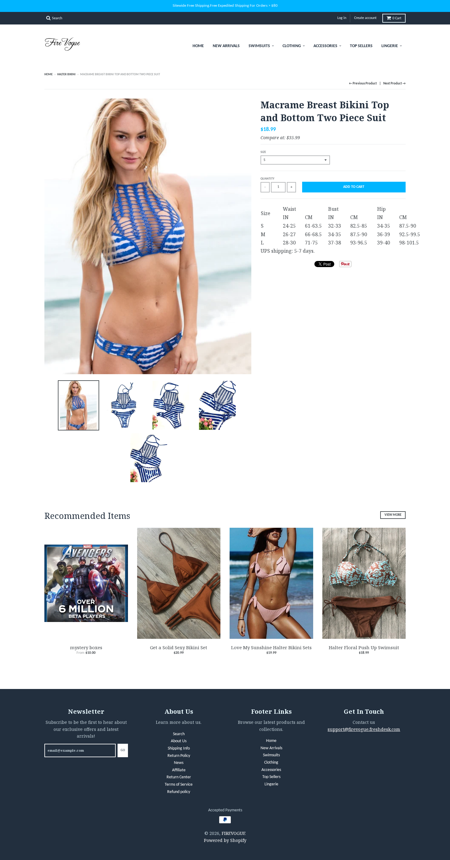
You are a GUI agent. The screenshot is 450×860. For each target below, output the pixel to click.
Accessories (325, 46)
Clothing (292, 46)
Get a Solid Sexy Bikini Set (178, 647)
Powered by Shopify (225, 840)
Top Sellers (361, 46)
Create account (365, 18)
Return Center (179, 777)
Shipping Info (179, 748)
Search (179, 734)
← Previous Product (363, 83)
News (178, 763)
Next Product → (394, 83)
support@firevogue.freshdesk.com (364, 729)
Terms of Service (179, 784)
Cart (396, 18)
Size (263, 152)
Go (123, 750)
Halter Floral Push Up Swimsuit (364, 647)
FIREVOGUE (234, 833)
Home (198, 46)
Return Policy (178, 756)
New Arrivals (226, 46)
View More (392, 515)
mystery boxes (86, 647)
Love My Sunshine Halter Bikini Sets (271, 647)
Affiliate (179, 770)
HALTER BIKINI (66, 74)
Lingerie (389, 46)
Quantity (267, 179)
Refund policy (178, 792)
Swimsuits (259, 46)
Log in (341, 18)
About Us (178, 741)
